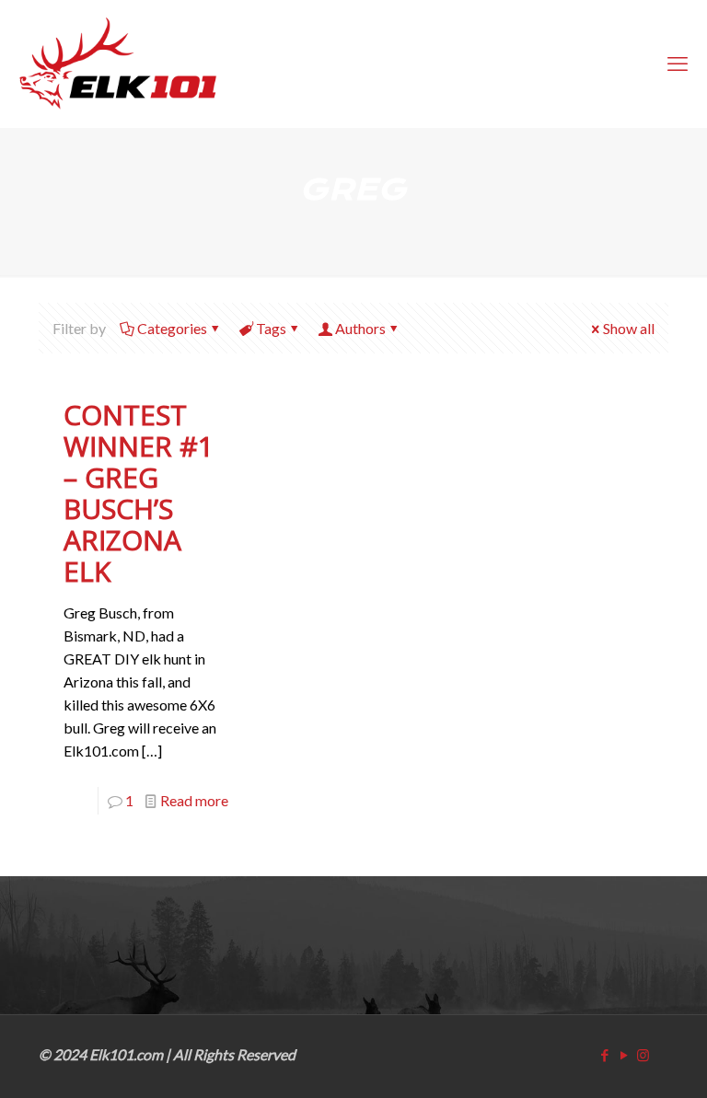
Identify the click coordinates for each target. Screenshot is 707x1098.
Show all (629, 328)
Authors (360, 328)
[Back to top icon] (617, 1058)
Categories (172, 328)
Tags (271, 328)
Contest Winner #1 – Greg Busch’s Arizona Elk (139, 493)
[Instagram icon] (643, 1054)
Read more (194, 800)
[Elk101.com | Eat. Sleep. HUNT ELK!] (117, 63)
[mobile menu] (677, 63)
